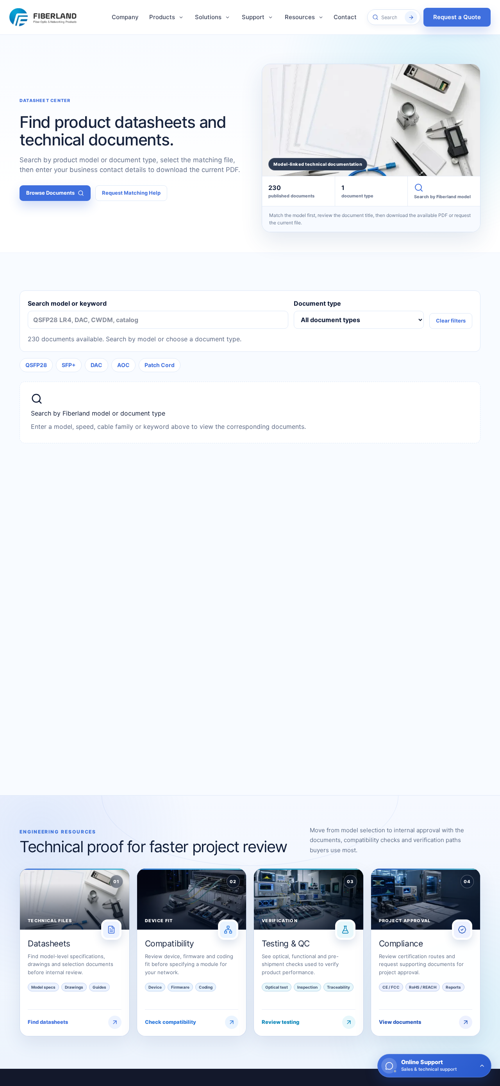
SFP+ (69, 365)
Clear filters (451, 320)
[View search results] (411, 17)
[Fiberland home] (46, 17)
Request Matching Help (131, 193)
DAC (96, 365)
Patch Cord (160, 365)
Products (162, 17)
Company (125, 17)
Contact (345, 17)
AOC (123, 365)
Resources (300, 17)
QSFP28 (36, 365)
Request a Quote (457, 17)
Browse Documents (50, 193)
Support (253, 17)
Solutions (208, 17)
